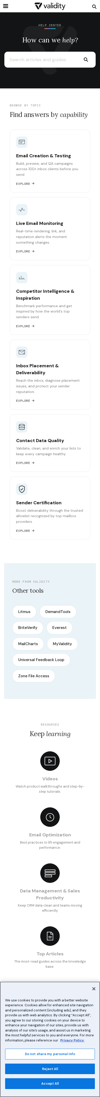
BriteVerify (27, 627)
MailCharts (28, 643)
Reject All (50, 1069)
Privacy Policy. (72, 1040)
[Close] (93, 988)
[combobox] (40, 60)
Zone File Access (33, 676)
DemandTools (58, 611)
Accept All (49, 1083)
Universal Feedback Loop (41, 659)
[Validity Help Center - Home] (50, 6)
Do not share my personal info (50, 1054)
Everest (59, 627)
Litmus (24, 611)
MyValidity (62, 643)
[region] (50, 1039)
